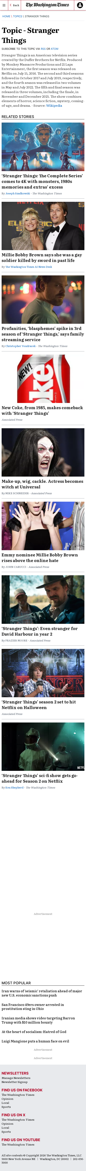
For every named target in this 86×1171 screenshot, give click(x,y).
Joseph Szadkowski (17, 193)
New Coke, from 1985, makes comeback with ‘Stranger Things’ (42, 410)
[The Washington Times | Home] (47, 5)
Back (16, 5)
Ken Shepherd (14, 787)
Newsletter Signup (15, 1082)
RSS (43, 48)
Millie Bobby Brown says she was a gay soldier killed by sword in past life (42, 257)
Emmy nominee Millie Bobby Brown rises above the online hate (40, 557)
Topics (17, 16)
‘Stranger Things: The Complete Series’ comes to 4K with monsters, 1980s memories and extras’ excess (42, 181)
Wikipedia (54, 105)
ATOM (54, 48)
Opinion (7, 1099)
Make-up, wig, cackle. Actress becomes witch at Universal (42, 484)
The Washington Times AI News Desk (28, 267)
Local (5, 1103)
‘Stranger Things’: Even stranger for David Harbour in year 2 (40, 631)
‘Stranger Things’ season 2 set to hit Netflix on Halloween (39, 704)
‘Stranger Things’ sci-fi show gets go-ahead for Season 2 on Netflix (40, 778)
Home (6, 16)
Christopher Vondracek (20, 346)
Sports (6, 1107)
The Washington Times (18, 1095)
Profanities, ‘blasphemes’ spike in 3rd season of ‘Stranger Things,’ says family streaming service (43, 333)
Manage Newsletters (16, 1078)
